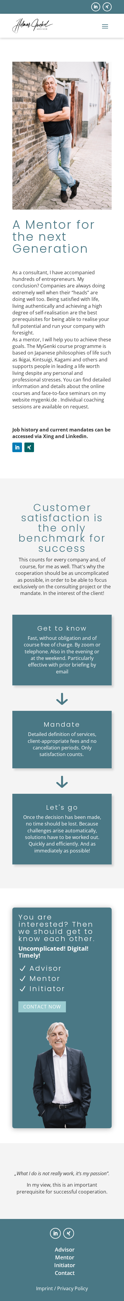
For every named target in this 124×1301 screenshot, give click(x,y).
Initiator (64, 1265)
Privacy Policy (72, 1288)
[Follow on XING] (107, 6)
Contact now (42, 1006)
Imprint (44, 1288)
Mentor (64, 1257)
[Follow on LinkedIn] (95, 6)
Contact (65, 1272)
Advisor (65, 1249)
